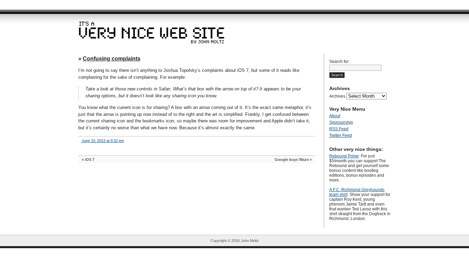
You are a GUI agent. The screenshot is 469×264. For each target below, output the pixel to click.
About (334, 115)
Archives (337, 96)
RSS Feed (338, 128)
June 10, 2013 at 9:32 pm (103, 141)
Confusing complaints (111, 59)
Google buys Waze (292, 159)
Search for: (339, 61)
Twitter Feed (340, 135)
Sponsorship (341, 122)
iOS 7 (89, 159)
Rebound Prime (344, 156)
